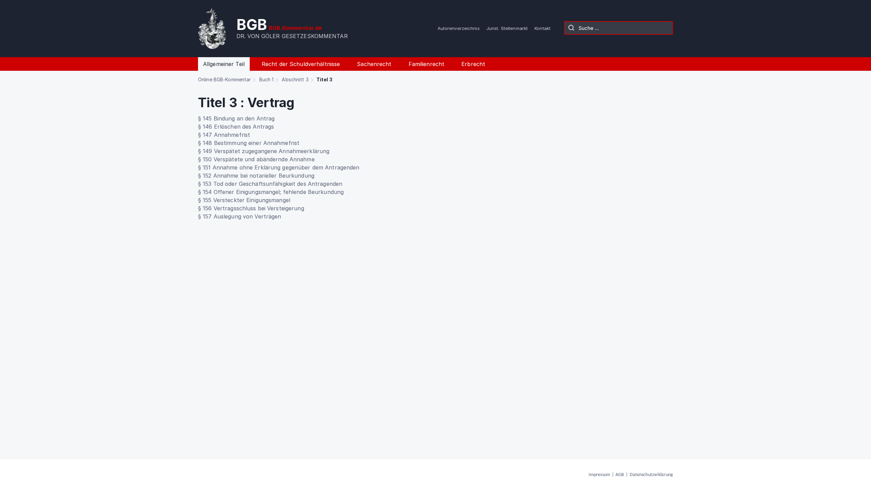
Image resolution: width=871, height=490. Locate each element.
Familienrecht (427, 64)
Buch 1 (266, 79)
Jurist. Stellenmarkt (507, 28)
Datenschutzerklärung (651, 474)
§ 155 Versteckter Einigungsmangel (244, 200)
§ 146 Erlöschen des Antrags (236, 126)
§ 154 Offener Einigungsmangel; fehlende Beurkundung (271, 192)
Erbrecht (473, 64)
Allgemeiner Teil (224, 64)
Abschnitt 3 (295, 79)
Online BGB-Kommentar (224, 79)
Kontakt (542, 28)
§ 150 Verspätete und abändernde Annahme (256, 159)
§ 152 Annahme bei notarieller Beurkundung (256, 175)
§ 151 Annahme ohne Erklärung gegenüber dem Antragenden (278, 167)
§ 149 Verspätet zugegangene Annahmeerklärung (263, 151)
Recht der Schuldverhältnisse (301, 64)
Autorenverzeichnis (459, 28)
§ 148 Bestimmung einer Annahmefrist (248, 143)
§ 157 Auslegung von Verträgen (239, 216)
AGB (619, 474)
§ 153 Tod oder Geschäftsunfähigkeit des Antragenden (270, 183)
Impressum (599, 474)
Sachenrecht (374, 64)
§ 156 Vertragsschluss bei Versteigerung (251, 208)
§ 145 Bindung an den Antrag (236, 118)
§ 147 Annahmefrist (224, 134)
